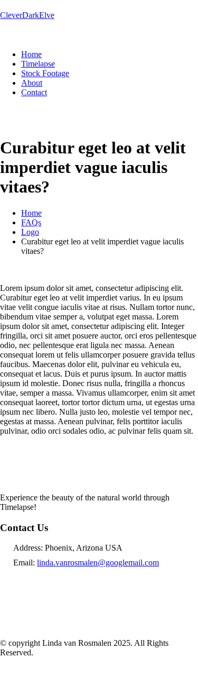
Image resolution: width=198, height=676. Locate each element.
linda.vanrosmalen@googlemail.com (98, 562)
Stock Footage (45, 73)
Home (31, 54)
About (31, 82)
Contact (34, 92)
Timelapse (38, 63)
